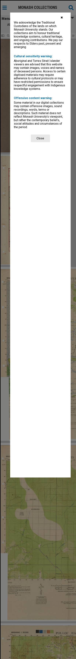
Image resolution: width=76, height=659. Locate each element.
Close (40, 138)
